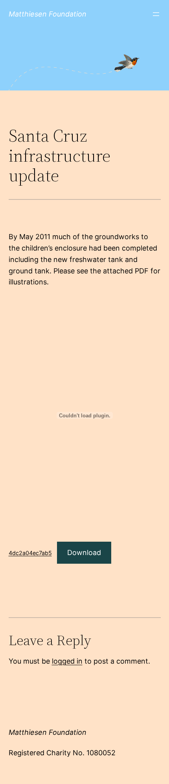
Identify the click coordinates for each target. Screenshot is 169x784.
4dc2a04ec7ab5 (30, 553)
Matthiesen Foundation (47, 14)
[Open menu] (156, 14)
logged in (67, 661)
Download (84, 552)
